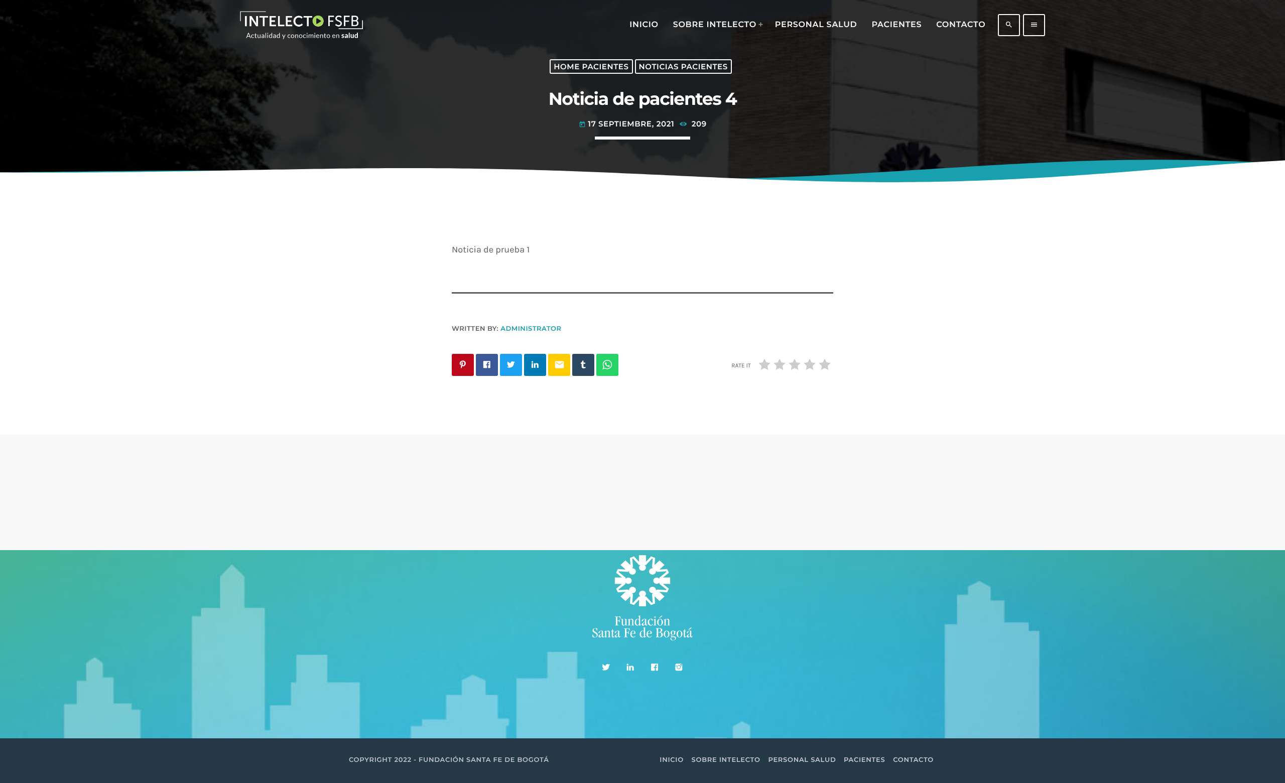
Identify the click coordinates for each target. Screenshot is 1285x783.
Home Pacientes (591, 66)
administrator (530, 329)
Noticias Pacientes (683, 66)
